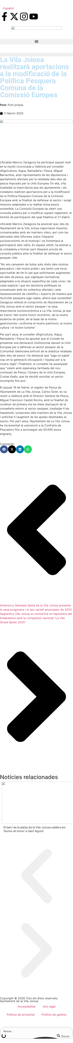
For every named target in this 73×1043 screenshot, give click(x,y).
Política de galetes (54, 1014)
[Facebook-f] (4, 16)
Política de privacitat (21, 1014)
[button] (36, 41)
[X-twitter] (14, 16)
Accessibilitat (27, 1006)
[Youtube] (33, 16)
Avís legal (49, 1006)
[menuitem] (8, 8)
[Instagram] (23, 16)
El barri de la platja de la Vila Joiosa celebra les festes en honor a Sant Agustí (35, 829)
